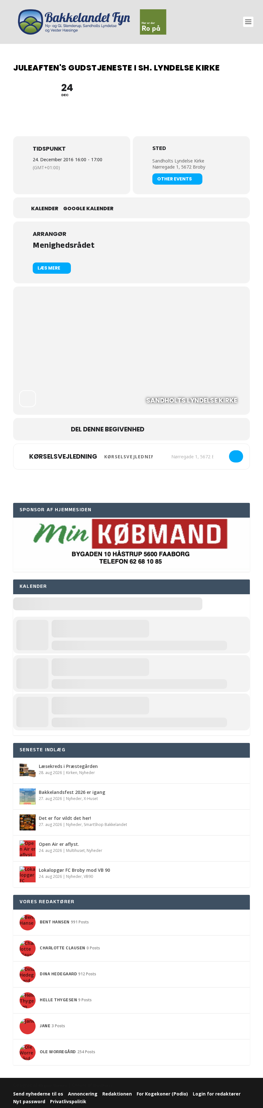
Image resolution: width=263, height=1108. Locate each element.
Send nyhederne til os (38, 1094)
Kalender (44, 208)
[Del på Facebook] (156, 429)
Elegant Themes (52, 1085)
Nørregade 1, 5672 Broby (178, 167)
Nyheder (87, 772)
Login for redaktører (217, 1094)
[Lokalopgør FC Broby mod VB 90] (28, 874)
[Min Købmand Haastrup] (131, 568)
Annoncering (83, 1094)
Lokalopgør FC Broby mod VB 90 (74, 870)
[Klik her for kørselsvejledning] (236, 456)
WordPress (102, 1085)
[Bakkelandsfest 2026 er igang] (28, 796)
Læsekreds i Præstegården (68, 766)
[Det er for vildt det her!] (28, 822)
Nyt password (29, 1101)
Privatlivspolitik (68, 1101)
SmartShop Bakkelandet (105, 824)
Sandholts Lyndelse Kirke (178, 161)
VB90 (88, 876)
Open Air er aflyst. (59, 844)
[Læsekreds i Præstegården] (28, 770)
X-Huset (91, 798)
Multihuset (75, 850)
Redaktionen (117, 1094)
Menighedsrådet (63, 246)
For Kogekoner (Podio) (162, 1094)
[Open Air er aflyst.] (28, 848)
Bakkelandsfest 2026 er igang (72, 792)
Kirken (71, 772)
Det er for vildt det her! (65, 818)
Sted (159, 149)
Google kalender (88, 208)
